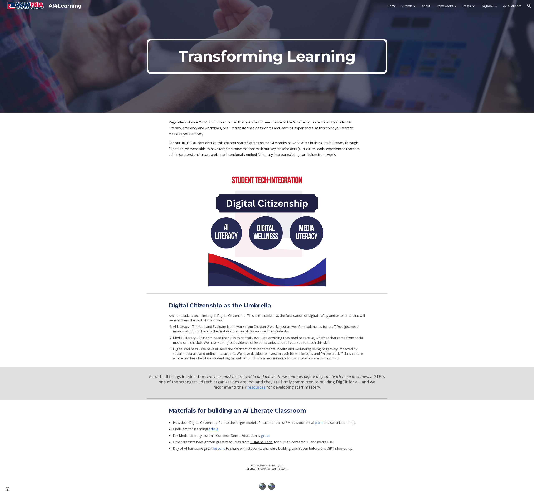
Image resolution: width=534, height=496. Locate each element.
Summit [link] (406, 6)
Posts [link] (467, 6)
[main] (267, 56)
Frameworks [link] (444, 6)
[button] (529, 6)
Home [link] (391, 6)
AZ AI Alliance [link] (512, 6)
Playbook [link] (487, 6)
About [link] (426, 6)
